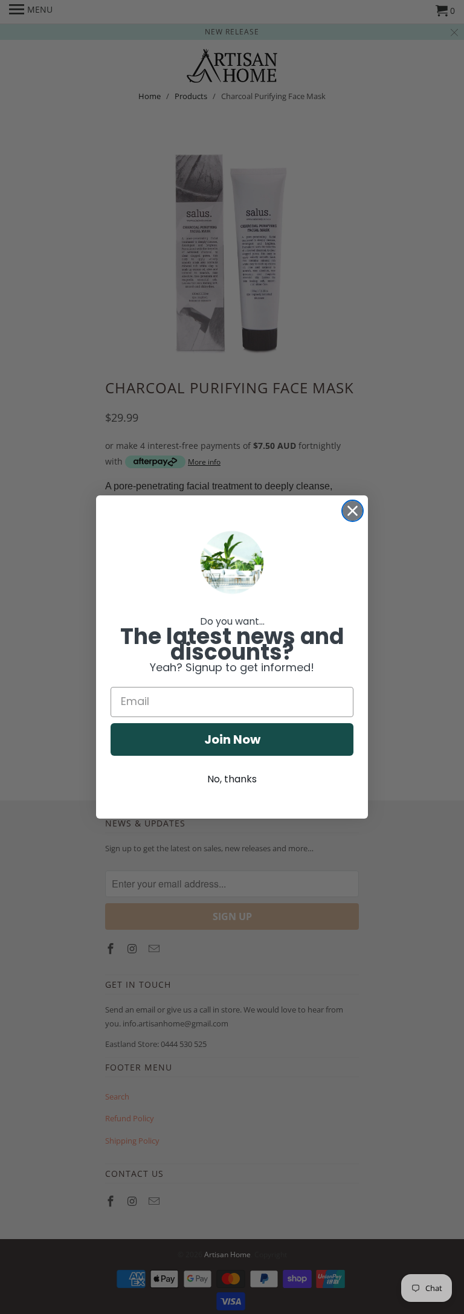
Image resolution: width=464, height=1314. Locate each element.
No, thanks (232, 779)
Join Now (232, 739)
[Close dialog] (352, 510)
